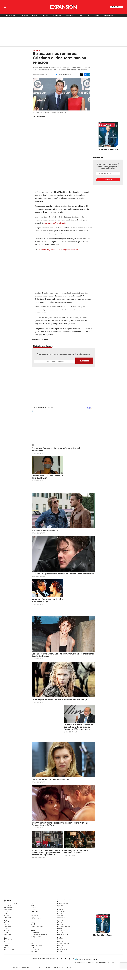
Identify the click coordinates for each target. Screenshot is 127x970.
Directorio (69, 967)
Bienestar (60, 947)
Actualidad (61, 911)
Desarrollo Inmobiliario (39, 934)
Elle (32, 904)
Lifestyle (60, 932)
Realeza (7, 942)
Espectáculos (9, 940)
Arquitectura (35, 938)
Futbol (59, 923)
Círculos (7, 944)
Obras (80, 15)
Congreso (7, 926)
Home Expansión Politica (13, 904)
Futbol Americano (63, 926)
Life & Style (34, 915)
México (6, 925)
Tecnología (69, 15)
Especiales (61, 917)
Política (34, 15)
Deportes (34, 921)
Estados (7, 930)
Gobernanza (35, 949)
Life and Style (108, 15)
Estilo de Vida (62, 949)
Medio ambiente (36, 945)
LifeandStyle (8, 917)
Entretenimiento (36, 919)
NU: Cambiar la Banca (108, 149)
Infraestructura (36, 936)
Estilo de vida (35, 911)
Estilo (33, 917)
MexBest (60, 938)
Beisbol (60, 924)
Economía (45, 15)
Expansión (7, 900)
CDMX (6, 928)
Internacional (57, 15)
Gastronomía (61, 940)
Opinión (7, 932)
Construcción (35, 932)
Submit (84, 361)
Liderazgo (61, 913)
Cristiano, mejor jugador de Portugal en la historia (58, 249)
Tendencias (37, 50)
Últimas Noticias (11, 15)
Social (33, 947)
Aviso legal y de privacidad (42, 967)
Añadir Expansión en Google (64, 74)
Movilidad (34, 951)
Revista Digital (117, 7)
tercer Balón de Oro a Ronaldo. (55, 223)
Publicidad (16, 967)
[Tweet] (81, 74)
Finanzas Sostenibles (65, 900)
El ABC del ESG (62, 904)
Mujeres (97, 15)
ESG (88, 15)
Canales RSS (58, 967)
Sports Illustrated (63, 921)
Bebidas (60, 941)
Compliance (26, 967)
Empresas (24, 15)
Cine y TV (34, 923)
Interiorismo (35, 940)
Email (54, 361)
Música (33, 924)
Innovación (61, 902)
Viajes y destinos (63, 943)
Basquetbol (61, 928)
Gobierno (7, 923)
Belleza (6, 947)
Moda (6, 945)
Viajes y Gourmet (10, 949)
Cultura (33, 900)
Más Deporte (61, 930)
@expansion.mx (65, 958)
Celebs (33, 909)
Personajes (61, 945)
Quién (6, 938)
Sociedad (7, 934)
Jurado (59, 951)
